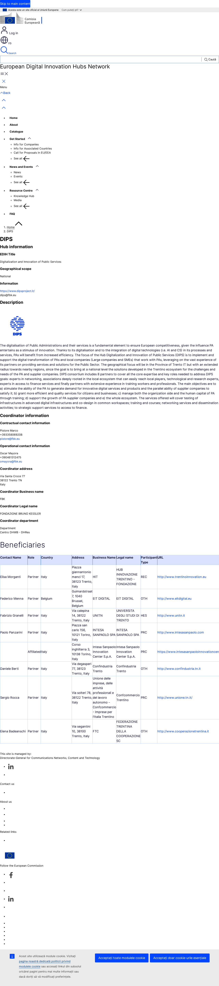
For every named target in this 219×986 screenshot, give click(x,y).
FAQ (12, 214)
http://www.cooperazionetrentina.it (183, 731)
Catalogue (16, 131)
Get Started (17, 139)
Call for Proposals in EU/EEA (32, 152)
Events (18, 176)
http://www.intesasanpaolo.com (180, 632)
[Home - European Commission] (25, 19)
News (17, 172)
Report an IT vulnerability (23, 923)
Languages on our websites (24, 927)
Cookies (12, 931)
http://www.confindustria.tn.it (179, 668)
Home (14, 118)
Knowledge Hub (24, 196)
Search (12, 53)
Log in (13, 33)
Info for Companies (26, 144)
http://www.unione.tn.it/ (174, 697)
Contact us (14, 916)
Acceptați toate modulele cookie (121, 958)
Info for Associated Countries (33, 148)
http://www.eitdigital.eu (174, 598)
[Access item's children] (31, 138)
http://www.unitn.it (171, 615)
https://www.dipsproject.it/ (17, 291)
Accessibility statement (22, 808)
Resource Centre (21, 190)
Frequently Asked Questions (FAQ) (29, 820)
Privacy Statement (19, 825)
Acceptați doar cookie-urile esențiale (179, 958)
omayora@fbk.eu (11, 461)
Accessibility (15, 943)
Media (18, 200)
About (14, 124)
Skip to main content (15, 3)
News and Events (21, 166)
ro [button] (9, 43)
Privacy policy (16, 935)
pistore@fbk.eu (10, 438)
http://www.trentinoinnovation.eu (181, 577)
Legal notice (15, 939)
